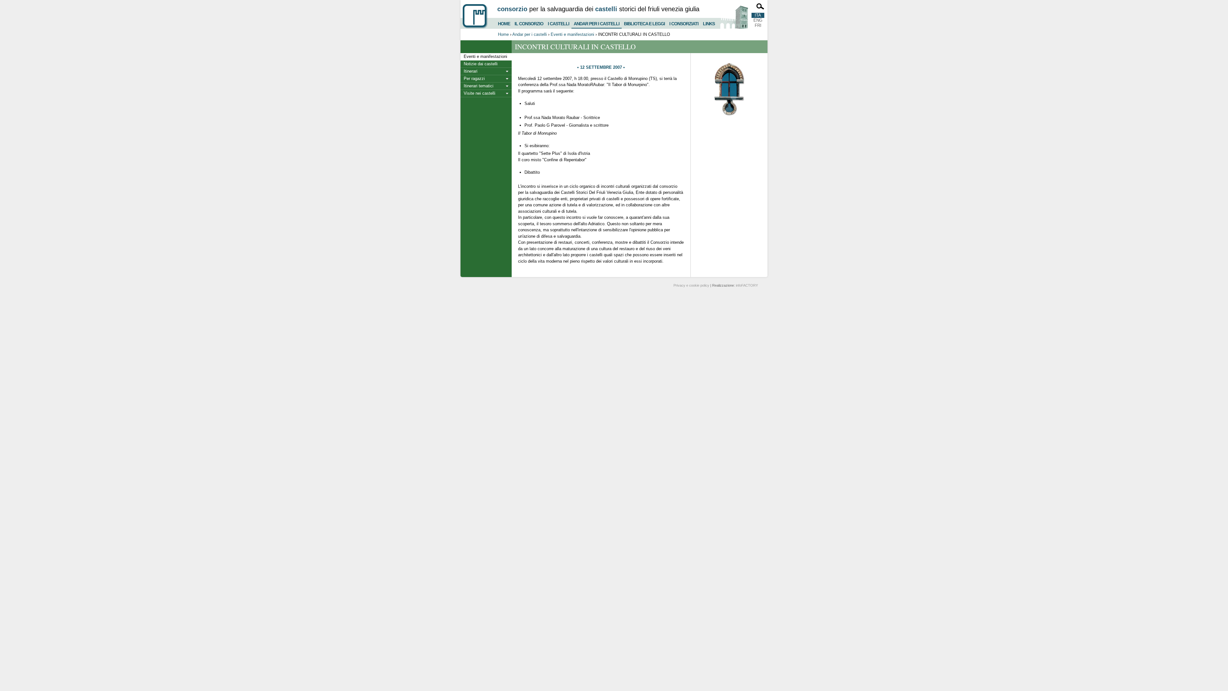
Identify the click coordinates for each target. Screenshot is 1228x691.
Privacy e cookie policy (691, 285)
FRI (758, 25)
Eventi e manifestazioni (572, 34)
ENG (757, 20)
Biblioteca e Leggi (644, 23)
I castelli (558, 23)
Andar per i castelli (596, 22)
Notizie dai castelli (481, 63)
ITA (758, 15)
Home (504, 23)
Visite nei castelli (479, 93)
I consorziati (683, 23)
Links (709, 23)
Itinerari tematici (478, 85)
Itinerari (470, 71)
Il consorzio (529, 23)
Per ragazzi (474, 78)
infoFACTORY (747, 285)
